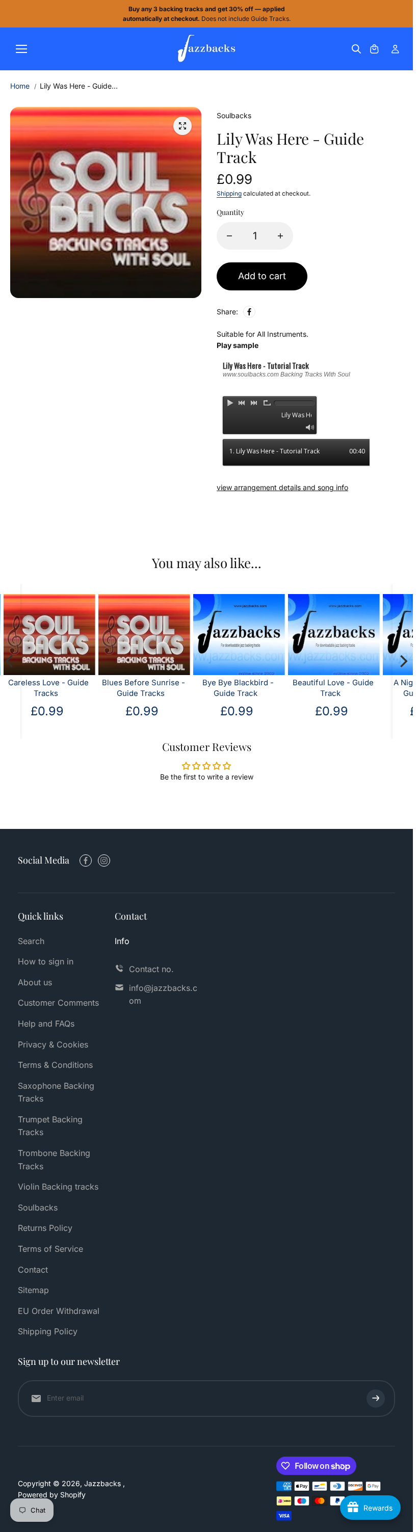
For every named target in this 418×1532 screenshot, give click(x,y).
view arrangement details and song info (282, 487)
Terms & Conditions (55, 1065)
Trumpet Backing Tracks (50, 1126)
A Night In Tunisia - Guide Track (334, 688)
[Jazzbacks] (206, 49)
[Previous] (10, 661)
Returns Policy (45, 1228)
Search (31, 941)
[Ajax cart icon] (374, 49)
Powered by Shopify (52, 1494)
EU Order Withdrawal (58, 1311)
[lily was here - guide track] (182, 126)
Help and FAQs (46, 1023)
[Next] (403, 661)
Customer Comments (58, 1003)
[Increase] (280, 236)
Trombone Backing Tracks (54, 1159)
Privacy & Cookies (53, 1044)
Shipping (229, 193)
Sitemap (33, 1290)
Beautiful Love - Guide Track (239, 688)
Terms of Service (50, 1249)
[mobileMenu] (21, 49)
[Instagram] (104, 860)
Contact (33, 1270)
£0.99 (333, 711)
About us (35, 982)
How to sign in (45, 961)
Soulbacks (38, 1207)
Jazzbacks (103, 1483)
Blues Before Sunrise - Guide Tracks (49, 688)
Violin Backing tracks (58, 1186)
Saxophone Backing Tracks (56, 1092)
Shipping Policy (47, 1331)
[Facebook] (249, 312)
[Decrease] (229, 236)
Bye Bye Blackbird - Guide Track (144, 688)
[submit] (375, 1398)
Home (20, 86)
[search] (356, 49)
